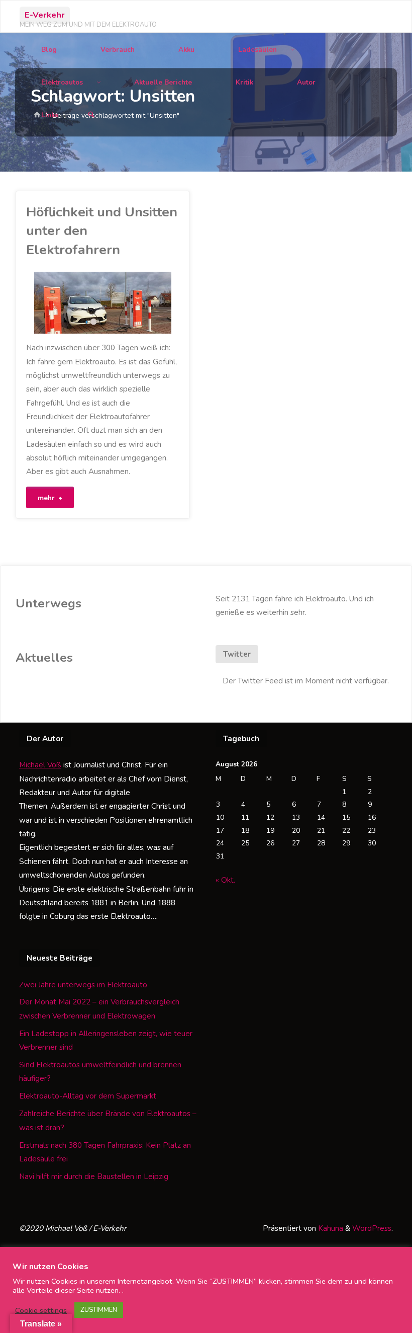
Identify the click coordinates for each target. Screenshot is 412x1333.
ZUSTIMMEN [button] (98, 1309)
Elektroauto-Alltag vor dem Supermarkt (87, 1096)
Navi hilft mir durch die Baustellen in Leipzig (93, 1176)
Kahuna (329, 1228)
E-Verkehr (45, 15)
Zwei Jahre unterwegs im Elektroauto (83, 985)
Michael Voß (40, 765)
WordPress (371, 1228)
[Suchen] (90, 115)
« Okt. (225, 880)
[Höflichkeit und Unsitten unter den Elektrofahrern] (141, 303)
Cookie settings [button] (41, 1310)
